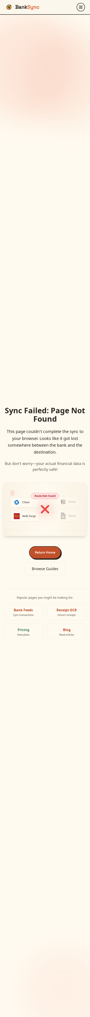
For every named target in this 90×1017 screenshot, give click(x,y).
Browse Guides (45, 568)
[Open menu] (81, 7)
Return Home (45, 552)
